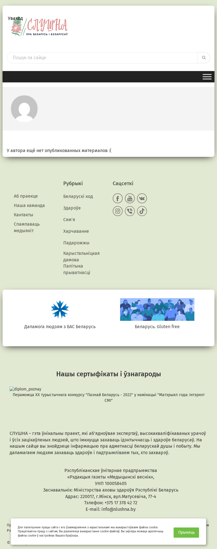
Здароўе (72, 208)
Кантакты (23, 214)
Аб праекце (26, 196)
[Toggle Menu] (207, 76)
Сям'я (69, 219)
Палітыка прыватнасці (76, 269)
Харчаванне (76, 231)
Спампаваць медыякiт (27, 227)
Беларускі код (78, 196)
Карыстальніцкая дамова (81, 256)
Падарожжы (76, 242)
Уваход (15, 18)
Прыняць (186, 532)
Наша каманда (29, 205)
